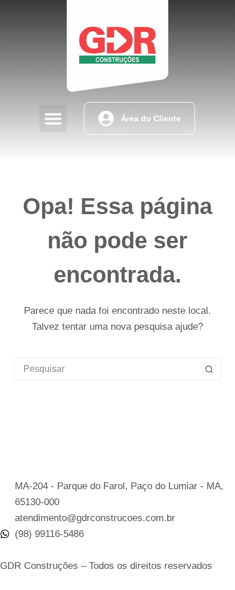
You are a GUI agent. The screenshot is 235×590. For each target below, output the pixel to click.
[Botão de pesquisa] (208, 369)
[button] (53, 118)
